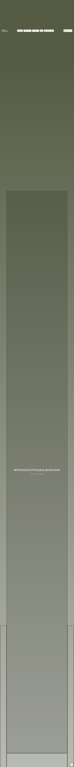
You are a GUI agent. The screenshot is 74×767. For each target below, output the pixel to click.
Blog (41, 30)
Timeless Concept (49, 30)
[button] (28, 31)
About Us (20, 30)
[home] (5, 31)
